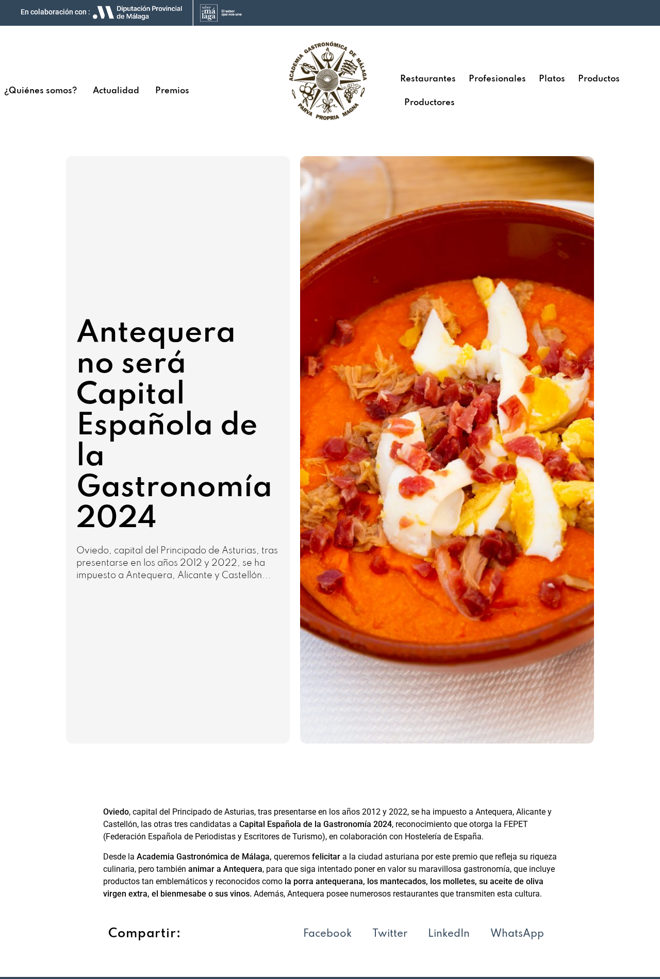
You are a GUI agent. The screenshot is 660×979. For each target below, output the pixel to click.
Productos (599, 79)
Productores (429, 102)
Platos (552, 79)
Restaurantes (428, 79)
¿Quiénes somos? (40, 91)
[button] (327, 934)
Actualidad (116, 91)
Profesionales (497, 79)
